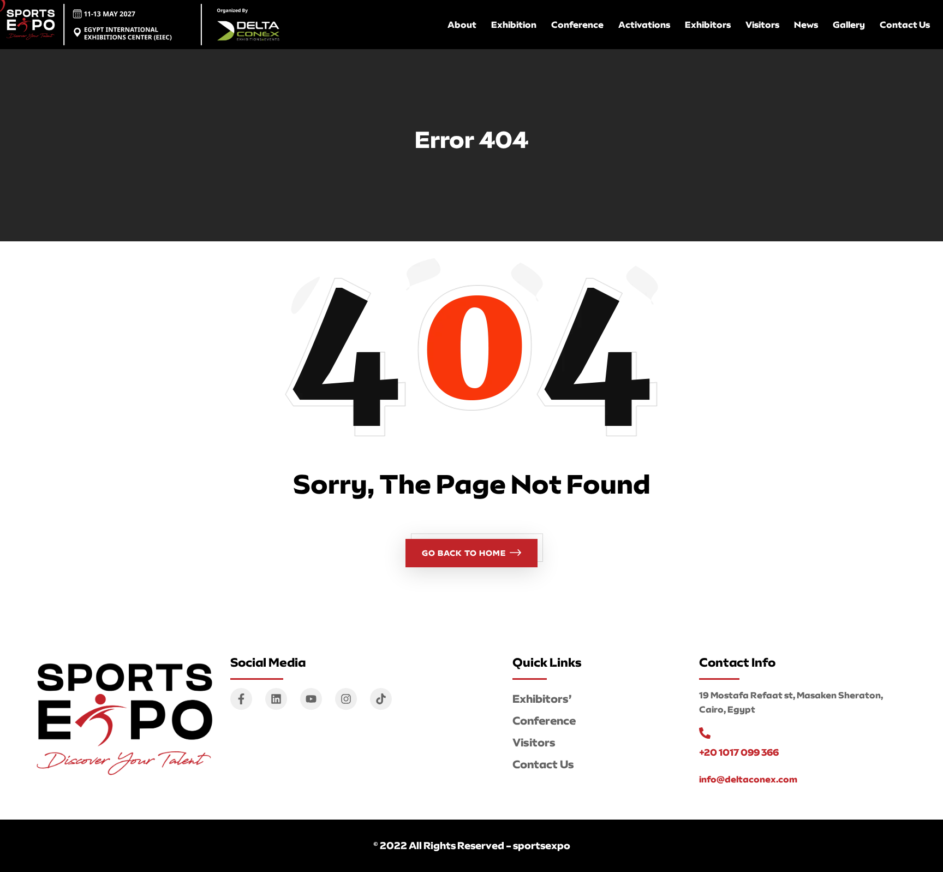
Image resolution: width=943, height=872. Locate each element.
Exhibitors (708, 24)
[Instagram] (346, 699)
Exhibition (513, 24)
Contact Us (905, 24)
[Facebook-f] (241, 699)
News (806, 24)
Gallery (849, 24)
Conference (577, 24)
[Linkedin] (276, 699)
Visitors (762, 24)
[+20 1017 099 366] (705, 733)
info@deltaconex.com (748, 779)
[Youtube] (311, 699)
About (461, 24)
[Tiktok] (381, 699)
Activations (644, 24)
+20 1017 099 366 (739, 752)
